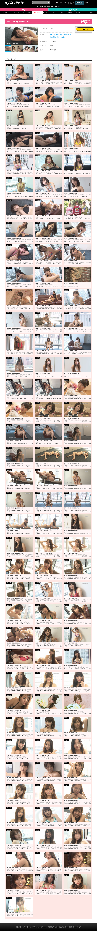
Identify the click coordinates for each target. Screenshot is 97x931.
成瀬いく (64, 37)
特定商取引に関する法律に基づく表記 (60, 927)
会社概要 (18, 927)
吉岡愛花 (65, 34)
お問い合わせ (27, 927)
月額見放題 (5, 12)
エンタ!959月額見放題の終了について (48, 7)
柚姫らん (52, 34)
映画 (91, 12)
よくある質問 (77, 927)
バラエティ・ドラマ (48, 12)
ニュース (27, 12)
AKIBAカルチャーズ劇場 (80, 12)
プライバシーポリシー (39, 927)
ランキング (16, 12)
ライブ (59, 12)
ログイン (85, 29)
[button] (36, 28)
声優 (70, 12)
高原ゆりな (59, 34)
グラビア (37, 12)
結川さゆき (57, 37)
